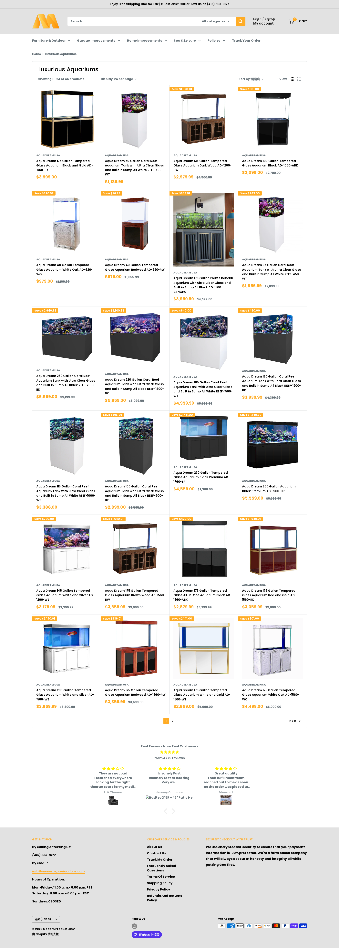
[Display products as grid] (292, 79)
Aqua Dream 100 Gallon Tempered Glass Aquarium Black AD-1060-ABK (270, 163)
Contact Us (156, 853)
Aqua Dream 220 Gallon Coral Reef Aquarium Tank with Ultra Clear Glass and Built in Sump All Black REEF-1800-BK (134, 386)
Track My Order (159, 859)
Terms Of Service (161, 876)
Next (292, 721)
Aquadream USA (48, 155)
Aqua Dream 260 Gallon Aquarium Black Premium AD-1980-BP (269, 488)
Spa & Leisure (185, 40)
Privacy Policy (158, 889)
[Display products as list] (299, 79)
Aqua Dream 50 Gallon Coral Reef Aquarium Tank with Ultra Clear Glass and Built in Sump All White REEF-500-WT (134, 168)
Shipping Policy (159, 883)
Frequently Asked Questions (161, 868)
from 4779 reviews (169, 758)
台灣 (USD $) (42, 919)
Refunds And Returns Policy (164, 897)
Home (36, 54)
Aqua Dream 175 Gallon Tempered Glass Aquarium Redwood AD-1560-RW (135, 692)
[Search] (240, 21)
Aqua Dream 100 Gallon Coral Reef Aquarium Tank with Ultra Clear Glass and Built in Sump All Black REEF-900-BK (134, 493)
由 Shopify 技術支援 (45, 934)
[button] (166, 811)
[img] (169, 752)
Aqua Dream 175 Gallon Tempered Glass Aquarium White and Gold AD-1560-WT (202, 694)
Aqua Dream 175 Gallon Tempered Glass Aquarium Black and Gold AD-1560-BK (64, 165)
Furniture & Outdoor (49, 40)
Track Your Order (246, 40)
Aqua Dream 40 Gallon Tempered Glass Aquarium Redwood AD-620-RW (135, 267)
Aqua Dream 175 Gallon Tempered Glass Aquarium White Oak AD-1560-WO (270, 694)
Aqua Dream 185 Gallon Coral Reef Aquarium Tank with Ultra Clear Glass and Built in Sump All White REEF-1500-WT (202, 389)
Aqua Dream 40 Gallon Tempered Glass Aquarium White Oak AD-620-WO (64, 269)
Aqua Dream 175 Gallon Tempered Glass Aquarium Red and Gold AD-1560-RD (269, 595)
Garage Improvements (96, 40)
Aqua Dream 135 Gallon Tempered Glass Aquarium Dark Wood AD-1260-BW (202, 165)
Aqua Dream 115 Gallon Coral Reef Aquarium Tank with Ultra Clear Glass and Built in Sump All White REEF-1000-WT (66, 493)
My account (263, 23)
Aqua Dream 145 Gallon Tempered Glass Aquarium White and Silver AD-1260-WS (65, 595)
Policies (214, 40)
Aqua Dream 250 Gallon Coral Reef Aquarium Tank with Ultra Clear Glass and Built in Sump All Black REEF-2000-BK (66, 383)
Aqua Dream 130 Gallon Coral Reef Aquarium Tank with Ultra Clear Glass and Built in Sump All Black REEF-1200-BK (271, 383)
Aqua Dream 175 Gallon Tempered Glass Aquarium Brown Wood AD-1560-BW (135, 595)
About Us (154, 847)
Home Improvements (145, 40)
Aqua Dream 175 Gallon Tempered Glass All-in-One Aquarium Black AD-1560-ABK (202, 595)
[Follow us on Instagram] (134, 926)
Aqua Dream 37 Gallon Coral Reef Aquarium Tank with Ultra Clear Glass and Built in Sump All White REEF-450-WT (271, 272)
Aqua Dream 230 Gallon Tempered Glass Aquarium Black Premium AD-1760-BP (201, 477)
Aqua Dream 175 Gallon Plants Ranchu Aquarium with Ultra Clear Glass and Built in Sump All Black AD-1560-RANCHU (203, 285)
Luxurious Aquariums (61, 54)
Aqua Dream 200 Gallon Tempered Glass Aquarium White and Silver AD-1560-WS (65, 694)
